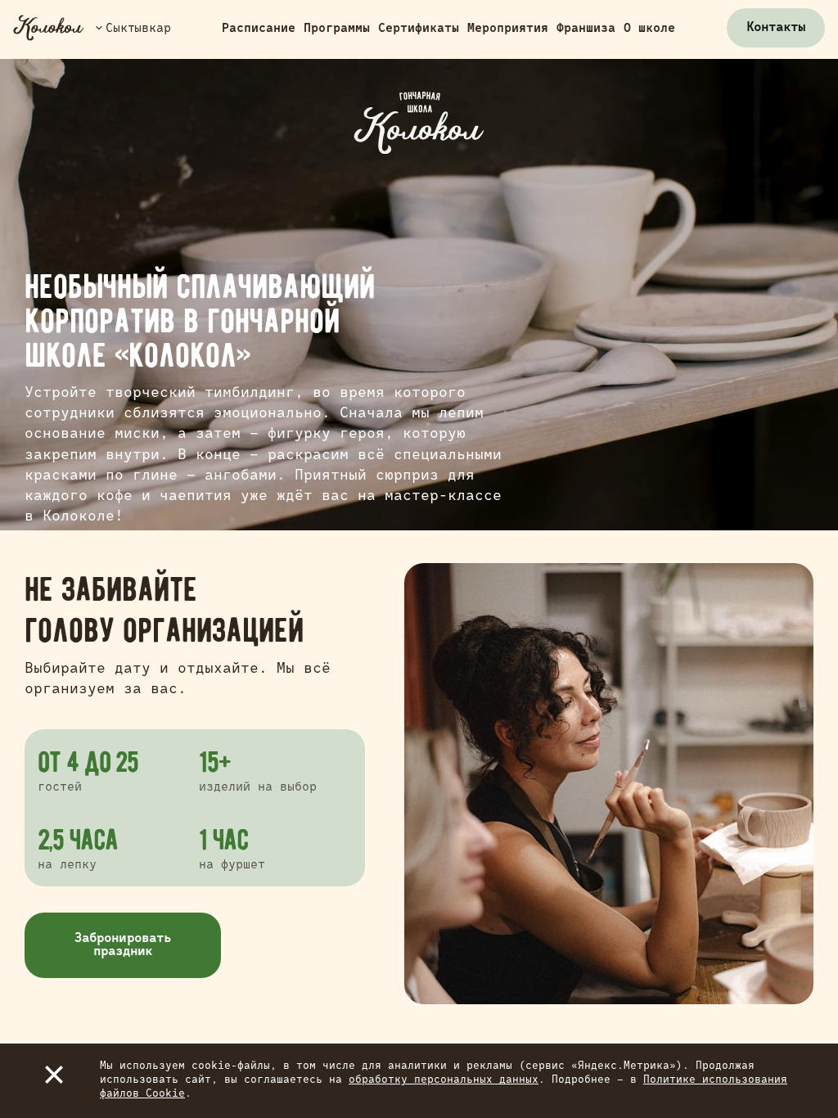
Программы (337, 28)
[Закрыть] (54, 1074)
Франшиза (585, 28)
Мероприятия (507, 28)
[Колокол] (48, 28)
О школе (649, 28)
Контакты (775, 27)
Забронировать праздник (122, 945)
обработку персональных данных (443, 1080)
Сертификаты (418, 28)
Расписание (258, 28)
